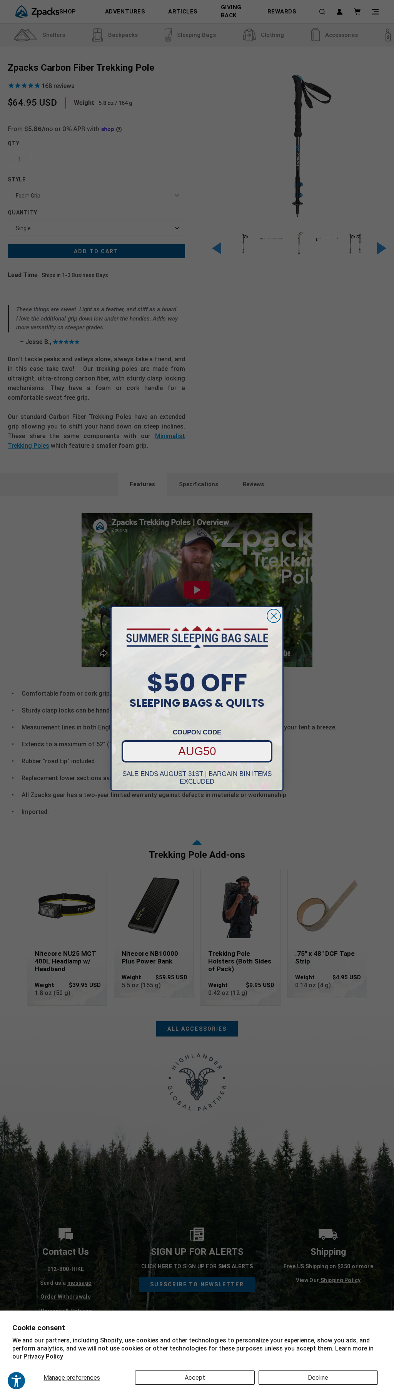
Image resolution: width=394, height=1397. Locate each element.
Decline (318, 1377)
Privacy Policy (43, 1356)
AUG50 (197, 751)
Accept (195, 1377)
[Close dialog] (273, 616)
